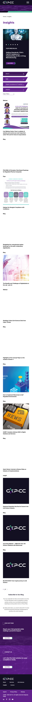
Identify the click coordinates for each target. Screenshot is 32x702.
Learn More (10, 63)
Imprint (4, 692)
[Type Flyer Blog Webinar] (14, 79)
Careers (12, 685)
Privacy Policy (13, 692)
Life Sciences (21, 682)
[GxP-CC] (8, 2)
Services (12, 682)
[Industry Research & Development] (14, 90)
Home (4, 16)
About (4, 682)
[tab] (6, 44)
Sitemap (23, 692)
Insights (5, 685)
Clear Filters (6, 94)
